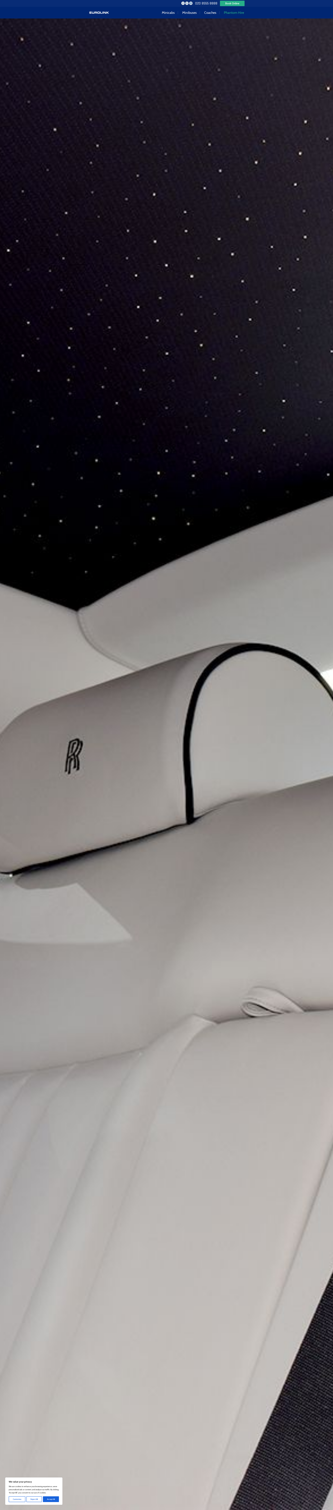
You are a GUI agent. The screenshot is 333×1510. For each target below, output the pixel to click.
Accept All (51, 1499)
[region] (33, 1491)
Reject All (34, 1499)
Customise (17, 1499)
